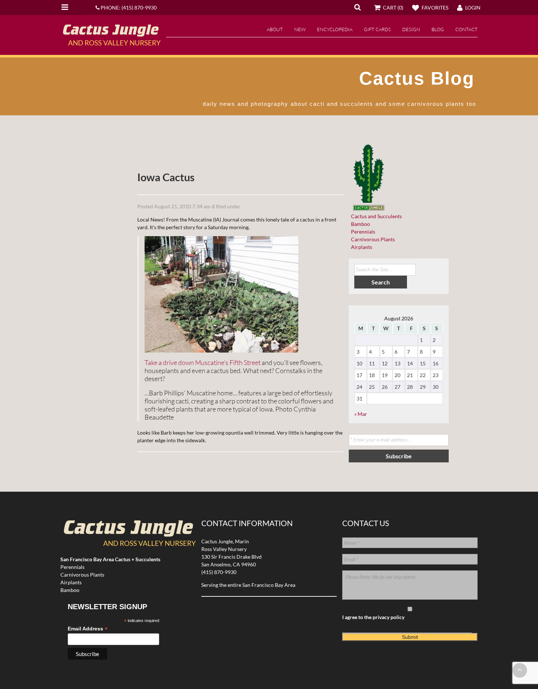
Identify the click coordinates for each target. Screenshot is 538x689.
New (300, 29)
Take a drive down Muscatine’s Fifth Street (203, 362)
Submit (410, 637)
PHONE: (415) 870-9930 (128, 7)
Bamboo (359, 224)
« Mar (360, 414)
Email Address (88, 628)
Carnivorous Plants (372, 239)
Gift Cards (377, 29)
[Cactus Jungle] (110, 33)
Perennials (362, 231)
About (275, 29)
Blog (437, 29)
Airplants (360, 247)
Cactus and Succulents (375, 216)
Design (411, 29)
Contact (466, 29)
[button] (357, 7)
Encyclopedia (334, 29)
